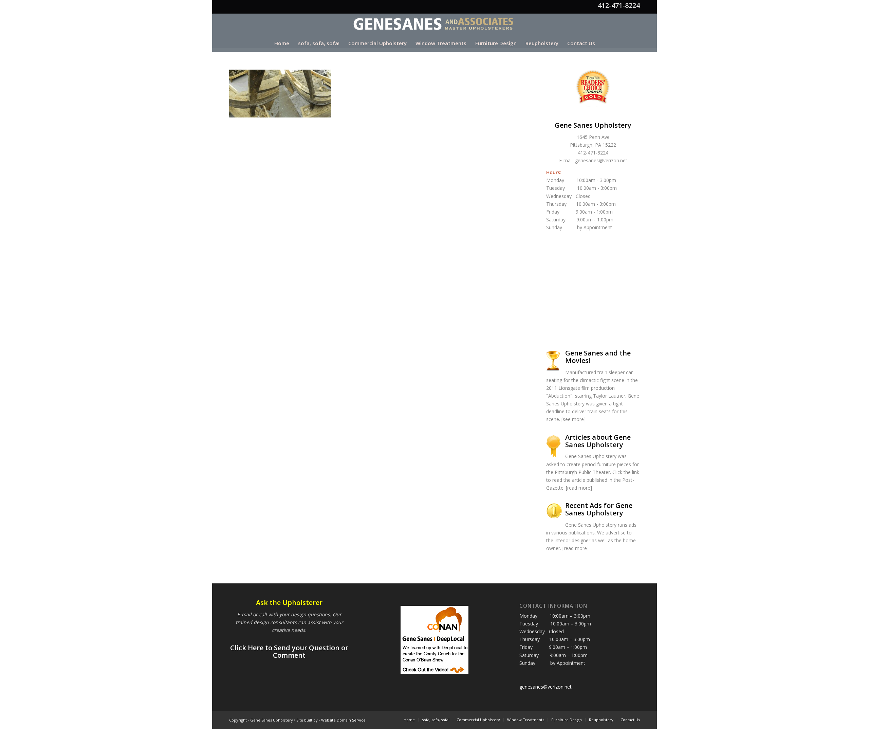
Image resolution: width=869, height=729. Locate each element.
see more (573, 419)
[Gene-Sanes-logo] (434, 24)
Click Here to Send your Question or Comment (289, 651)
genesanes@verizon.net (601, 160)
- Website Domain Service (342, 720)
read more (578, 488)
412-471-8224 (619, 5)
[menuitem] (282, 43)
